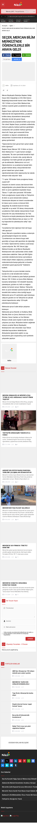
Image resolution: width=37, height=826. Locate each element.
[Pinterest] (24, 761)
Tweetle (17, 55)
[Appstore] (2, 765)
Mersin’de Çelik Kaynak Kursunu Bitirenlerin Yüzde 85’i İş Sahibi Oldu (22, 16)
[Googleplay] (7, 765)
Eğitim (11, 25)
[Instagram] (11, 761)
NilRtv (7, 85)
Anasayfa (4, 25)
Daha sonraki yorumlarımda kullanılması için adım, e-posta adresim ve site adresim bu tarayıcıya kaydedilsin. (18, 633)
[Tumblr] (15, 765)
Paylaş (8, 55)
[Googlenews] (33, 761)
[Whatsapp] (28, 761)
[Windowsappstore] (11, 765)
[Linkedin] (15, 761)
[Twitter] (7, 761)
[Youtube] (20, 761)
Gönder (28, 55)
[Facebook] (2, 761)
